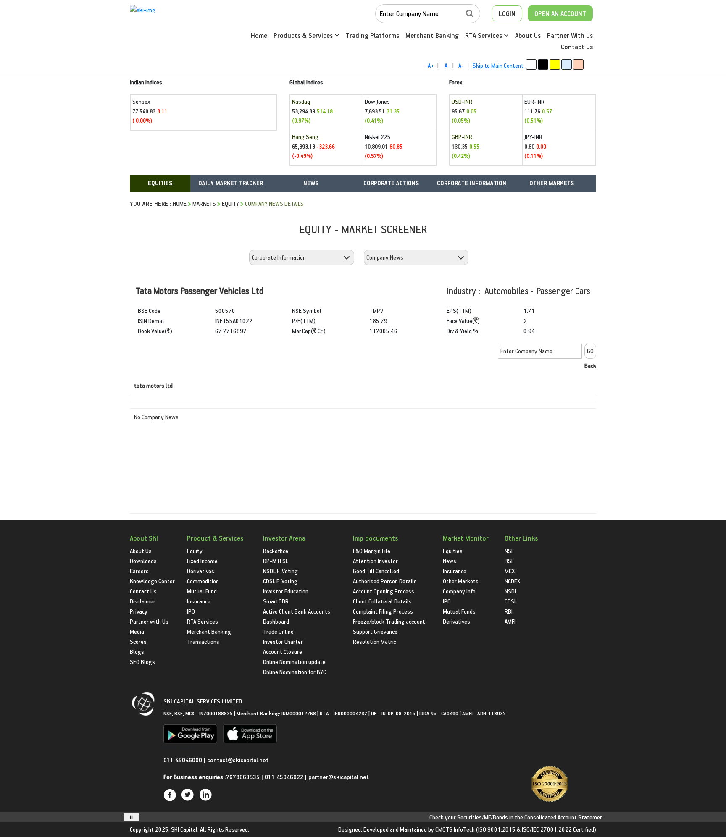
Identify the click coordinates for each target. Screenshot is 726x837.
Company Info (459, 591)
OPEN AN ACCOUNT (560, 13)
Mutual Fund (202, 591)
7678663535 (243, 777)
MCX (510, 571)
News (449, 561)
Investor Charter (283, 641)
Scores (138, 641)
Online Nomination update (294, 662)
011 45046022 (285, 777)
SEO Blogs (142, 662)
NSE (509, 551)
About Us (528, 35)
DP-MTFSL (275, 561)
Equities (453, 551)
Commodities (203, 581)
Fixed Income (202, 561)
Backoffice (275, 551)
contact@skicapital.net (237, 760)
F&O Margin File (371, 551)
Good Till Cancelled (376, 571)
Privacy (138, 611)
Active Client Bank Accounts (296, 611)
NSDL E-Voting (280, 571)
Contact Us (577, 46)
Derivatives (200, 571)
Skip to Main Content (498, 65)
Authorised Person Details (385, 581)
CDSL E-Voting (280, 581)
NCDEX (512, 581)
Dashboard (276, 621)
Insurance (198, 601)
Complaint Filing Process (383, 611)
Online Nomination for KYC (294, 672)
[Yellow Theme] (555, 64)
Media (137, 631)
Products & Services (304, 35)
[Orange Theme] (578, 64)
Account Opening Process (383, 591)
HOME (180, 203)
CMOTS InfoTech (455, 829)
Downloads (143, 561)
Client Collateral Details (382, 601)
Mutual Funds (459, 611)
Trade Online (278, 631)
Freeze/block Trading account (389, 621)
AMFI (510, 621)
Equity (230, 203)
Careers (139, 571)
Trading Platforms (372, 35)
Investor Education (285, 591)
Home (259, 35)
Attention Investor (375, 561)
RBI (509, 611)
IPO (191, 611)
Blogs (137, 652)
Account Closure (282, 652)
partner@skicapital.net (338, 777)
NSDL (511, 591)
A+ (431, 65)
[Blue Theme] (566, 64)
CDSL (511, 601)
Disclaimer (142, 601)
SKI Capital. (185, 829)
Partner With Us (570, 35)
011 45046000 (183, 760)
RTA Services (484, 35)
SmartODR (276, 601)
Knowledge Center (152, 581)
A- (461, 65)
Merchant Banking (432, 35)
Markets (204, 203)
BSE (509, 561)
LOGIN (507, 13)
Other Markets (461, 581)
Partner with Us (149, 621)
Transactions (203, 641)
